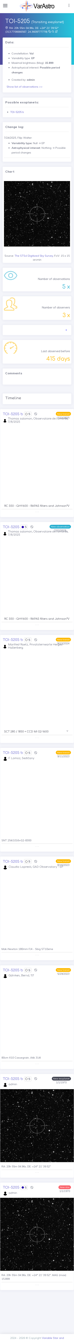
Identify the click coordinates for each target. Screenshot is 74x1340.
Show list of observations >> (25, 86)
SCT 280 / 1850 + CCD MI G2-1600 (26, 731)
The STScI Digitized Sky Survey (34, 255)
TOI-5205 (11, 527)
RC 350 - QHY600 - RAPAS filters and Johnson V (36, 506)
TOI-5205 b (17, 112)
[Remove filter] (35, 414)
